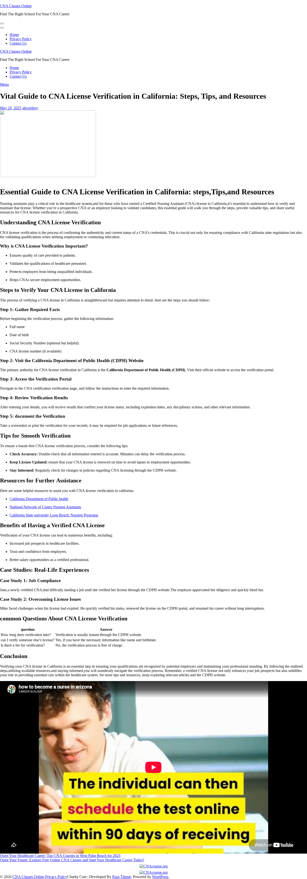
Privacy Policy (21, 39)
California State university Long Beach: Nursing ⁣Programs (54, 515)
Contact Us (18, 43)
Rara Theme (121, 877)
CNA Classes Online (16, 6)
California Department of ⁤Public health (39, 499)
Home (14, 35)
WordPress (160, 877)
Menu (4, 84)
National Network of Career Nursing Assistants (45, 507)
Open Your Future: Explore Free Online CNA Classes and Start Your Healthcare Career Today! (72, 860)
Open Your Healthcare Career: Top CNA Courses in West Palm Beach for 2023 (60, 856)
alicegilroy (30, 108)
